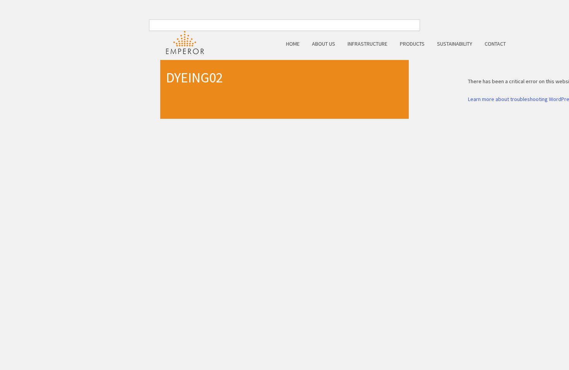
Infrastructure (367, 43)
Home (293, 43)
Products (412, 43)
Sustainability (454, 43)
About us (323, 43)
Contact (495, 43)
